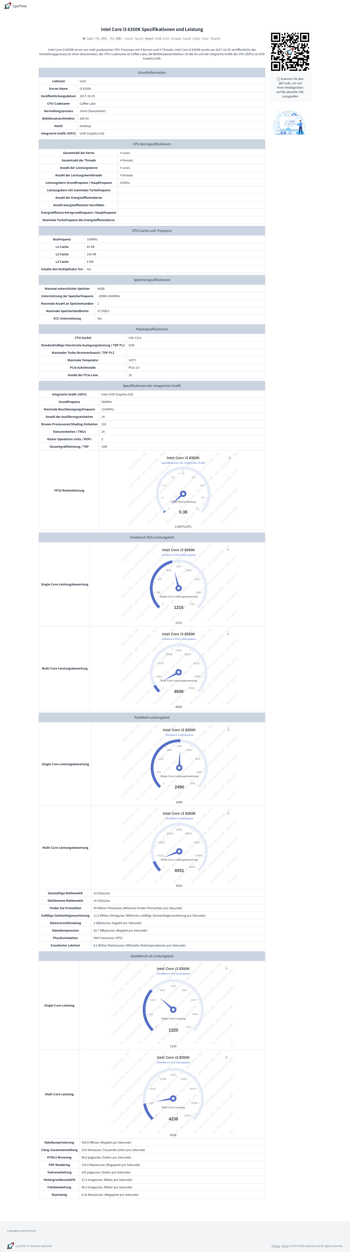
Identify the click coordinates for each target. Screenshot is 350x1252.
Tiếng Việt (215, 38)
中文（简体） (101, 38)
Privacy (276, 1246)
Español (187, 38)
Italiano (196, 38)
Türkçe (205, 38)
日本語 (158, 38)
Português (176, 38)
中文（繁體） (116, 38)
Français (128, 38)
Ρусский (139, 38)
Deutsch (149, 38)
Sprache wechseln (41, 1246)
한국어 (166, 38)
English (90, 38)
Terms (285, 1246)
